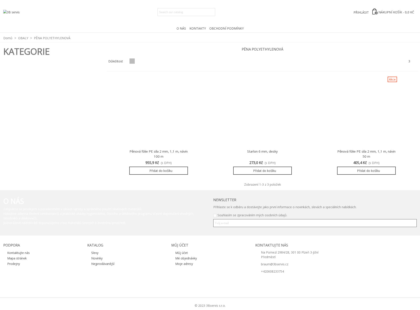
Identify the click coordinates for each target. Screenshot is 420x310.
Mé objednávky (186, 258)
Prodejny (13, 264)
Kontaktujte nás (18, 253)
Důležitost (116, 61)
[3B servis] (12, 12)
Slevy (94, 253)
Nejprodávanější (102, 264)
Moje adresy (184, 264)
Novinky (97, 258)
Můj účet (181, 253)
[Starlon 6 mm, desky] (262, 112)
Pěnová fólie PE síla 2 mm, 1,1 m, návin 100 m (159, 154)
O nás (181, 28)
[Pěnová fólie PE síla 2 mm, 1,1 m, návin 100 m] (158, 112)
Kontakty (197, 28)
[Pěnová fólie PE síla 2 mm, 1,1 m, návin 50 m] (366, 112)
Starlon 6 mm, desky (262, 151)
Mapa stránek (17, 258)
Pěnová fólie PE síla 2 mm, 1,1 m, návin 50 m (366, 154)
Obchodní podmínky (226, 28)
